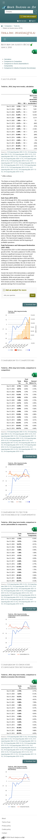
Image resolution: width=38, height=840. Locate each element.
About (4, 818)
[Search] (35, 11)
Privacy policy (6, 826)
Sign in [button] (33, 21)
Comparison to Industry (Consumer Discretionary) (20, 68)
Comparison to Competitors (13, 61)
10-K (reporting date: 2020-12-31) (14, 158)
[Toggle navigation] (3, 2)
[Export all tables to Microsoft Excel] (34, 52)
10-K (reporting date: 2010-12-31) (14, 171)
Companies (8, 26)
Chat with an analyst (28, 16)
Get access (22, 21)
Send (32, 295)
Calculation (7, 59)
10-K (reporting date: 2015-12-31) (14, 165)
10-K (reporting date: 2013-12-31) (19, 167)
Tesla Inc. (17, 26)
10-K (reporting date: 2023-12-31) (22, 154)
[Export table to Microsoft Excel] (34, 91)
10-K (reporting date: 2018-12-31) (19, 161)
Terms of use (6, 822)
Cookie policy (6, 829)
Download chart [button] (30, 304)
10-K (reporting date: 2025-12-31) (17, 152)
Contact (4, 833)
